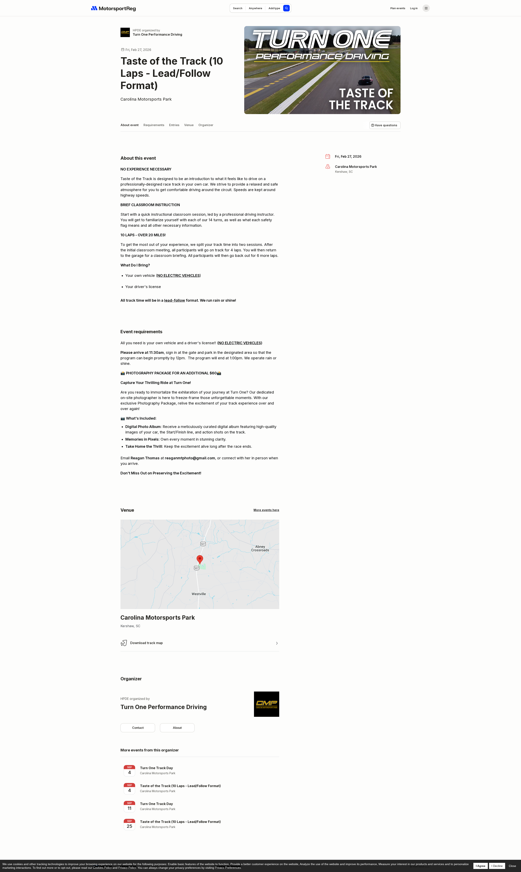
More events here (266, 510)
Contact (138, 728)
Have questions (386, 125)
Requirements (153, 125)
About (177, 728)
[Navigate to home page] (113, 8)
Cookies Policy (102, 867)
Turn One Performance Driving (157, 34)
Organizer (205, 125)
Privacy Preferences (228, 867)
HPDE (137, 30)
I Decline (497, 866)
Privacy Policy (127, 867)
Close (512, 866)
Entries (174, 125)
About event (129, 125)
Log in (414, 8)
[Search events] (286, 8)
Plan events (397, 8)
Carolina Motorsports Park (146, 99)
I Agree (480, 866)
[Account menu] (426, 8)
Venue (189, 125)
